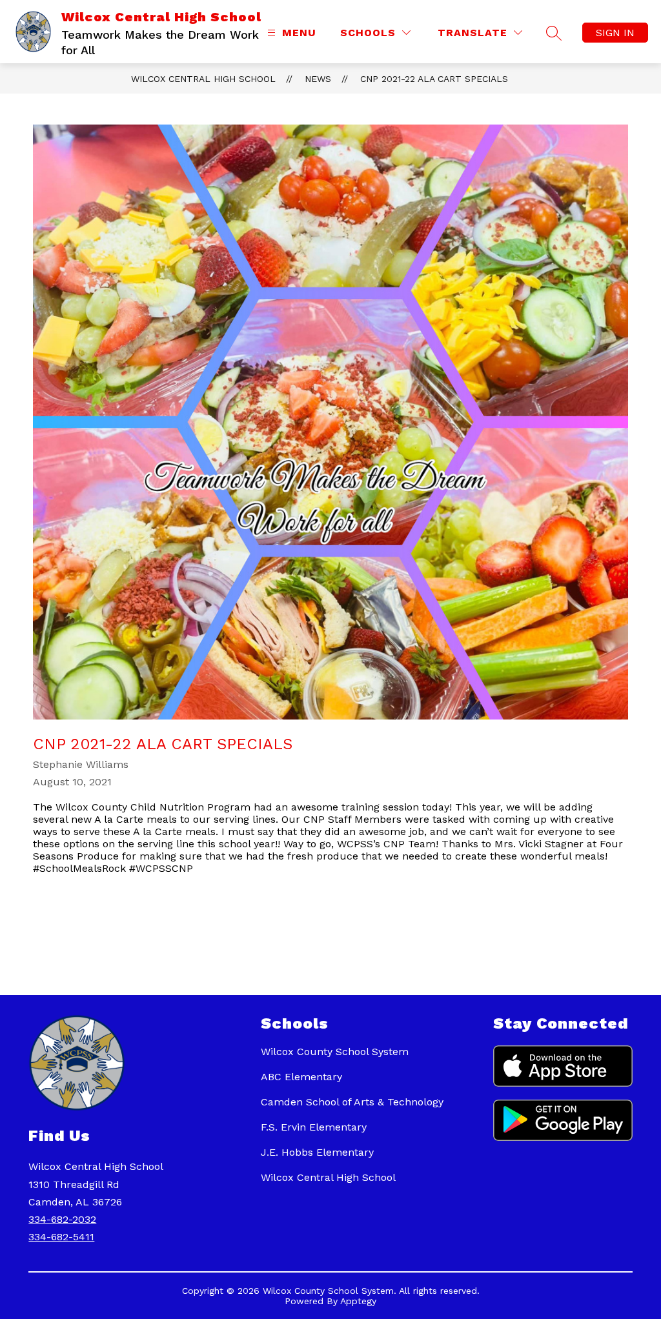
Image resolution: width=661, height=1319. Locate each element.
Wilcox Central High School (203, 79)
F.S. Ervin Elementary (314, 1127)
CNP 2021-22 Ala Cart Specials (434, 79)
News (318, 79)
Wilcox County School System (335, 1051)
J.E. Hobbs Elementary (317, 1152)
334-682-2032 (62, 1219)
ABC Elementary (301, 1077)
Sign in (615, 32)
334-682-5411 (61, 1237)
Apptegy (358, 1301)
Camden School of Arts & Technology (352, 1102)
